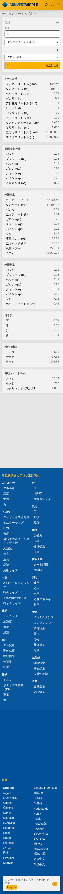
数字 (6, 554)
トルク (7, 679)
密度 (6, 667)
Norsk (37, 813)
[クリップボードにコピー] (8, 66)
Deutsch (8, 817)
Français (8, 842)
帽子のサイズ (12, 603)
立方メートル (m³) (17, 88)
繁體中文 (39, 864)
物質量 (7, 661)
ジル (9, 233)
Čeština (8, 807)
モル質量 (9, 645)
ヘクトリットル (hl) (18, 93)
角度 (6, 533)
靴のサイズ (10, 592)
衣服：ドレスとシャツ (16, 585)
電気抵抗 (39, 644)
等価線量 (39, 668)
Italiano (38, 792)
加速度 (7, 621)
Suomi (7, 837)
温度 (6, 493)
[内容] (59, 5)
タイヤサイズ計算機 (16, 517)
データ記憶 (40, 564)
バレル (10, 154)
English (11, 887)
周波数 (7, 548)
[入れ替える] (57, 50)
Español (8, 827)
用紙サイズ (10, 570)
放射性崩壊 (40, 673)
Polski (37, 818)
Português (40, 823)
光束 (36, 588)
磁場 (36, 540)
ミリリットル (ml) (17, 127)
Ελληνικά (9, 822)
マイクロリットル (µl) (20, 137)
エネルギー (10, 488)
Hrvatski (8, 857)
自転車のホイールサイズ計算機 (16, 541)
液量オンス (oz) (16, 183)
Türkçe (37, 843)
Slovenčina (40, 833)
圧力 (6, 528)
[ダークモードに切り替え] (52, 5)
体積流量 (39, 692)
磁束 (36, 551)
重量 (6, 694)
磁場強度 (39, 546)
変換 (7, 28)
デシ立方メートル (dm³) (21, 103)
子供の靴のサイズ (14, 597)
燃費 (6, 499)
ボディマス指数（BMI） (13, 687)
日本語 (37, 798)
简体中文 (39, 859)
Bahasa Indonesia (45, 787)
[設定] (57, 23)
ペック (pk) (13, 163)
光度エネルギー (43, 599)
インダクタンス (43, 617)
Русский (38, 828)
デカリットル (14, 98)
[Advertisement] (31, 429)
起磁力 (37, 535)
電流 (36, 650)
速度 (6, 627)
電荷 (36, 639)
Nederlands (40, 808)
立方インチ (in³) (16, 243)
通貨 (6, 559)
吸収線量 (39, 663)
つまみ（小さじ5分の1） (22, 388)
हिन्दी (5, 852)
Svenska (39, 838)
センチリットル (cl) (18, 117)
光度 (36, 593)
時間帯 (37, 493)
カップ (10, 352)
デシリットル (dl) (17, 113)
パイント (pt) (14, 178)
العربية (7, 792)
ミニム (10, 253)
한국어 (37, 803)
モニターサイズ (13, 522)
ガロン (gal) (13, 168)
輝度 (36, 582)
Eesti (6, 832)
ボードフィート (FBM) (20, 303)
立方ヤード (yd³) (16, 204)
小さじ (10, 361)
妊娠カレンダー (43, 499)
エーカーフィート (17, 200)
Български (10, 797)
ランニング (10, 616)
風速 (6, 632)
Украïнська (40, 848)
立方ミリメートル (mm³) (22, 132)
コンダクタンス (43, 622)
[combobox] (29, 42)
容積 (36, 522)
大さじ (10, 357)
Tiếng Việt (39, 853)
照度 (36, 604)
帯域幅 (37, 570)
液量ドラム (13, 248)
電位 (36, 633)
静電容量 (39, 628)
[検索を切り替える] (46, 5)
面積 (36, 517)
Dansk (7, 812)
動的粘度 (9, 650)
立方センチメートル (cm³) (23, 122)
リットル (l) (13, 108)
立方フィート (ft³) (17, 214)
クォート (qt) (14, 173)
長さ (36, 511)
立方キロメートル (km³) (21, 84)
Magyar (8, 862)
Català (7, 802)
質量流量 (39, 686)
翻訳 (6, 564)
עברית (7, 847)
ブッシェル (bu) (16, 159)
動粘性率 (9, 656)
